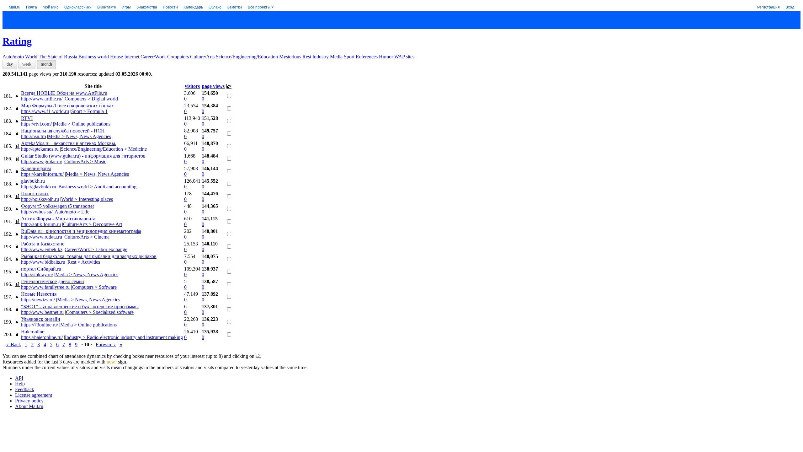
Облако (215, 6)
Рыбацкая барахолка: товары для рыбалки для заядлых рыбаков (89, 256)
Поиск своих (35, 193)
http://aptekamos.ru (40, 149)
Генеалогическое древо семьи (52, 281)
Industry (320, 56)
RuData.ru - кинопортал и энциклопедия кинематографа (81, 231)
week (26, 64)
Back (13, 344)
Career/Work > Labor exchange (96, 249)
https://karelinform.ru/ (42, 174)
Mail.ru (14, 6)
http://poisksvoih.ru (40, 199)
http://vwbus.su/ (36, 211)
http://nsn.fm (33, 136)
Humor (386, 56)
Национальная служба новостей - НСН (63, 130)
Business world (93, 56)
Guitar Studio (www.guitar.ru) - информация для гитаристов (83, 156)
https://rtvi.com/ (36, 123)
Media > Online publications (82, 123)
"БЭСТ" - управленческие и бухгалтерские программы (80, 306)
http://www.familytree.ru (45, 287)
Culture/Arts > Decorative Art (92, 224)
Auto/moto (13, 56)
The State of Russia (58, 56)
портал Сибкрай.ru (41, 269)
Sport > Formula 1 (89, 111)
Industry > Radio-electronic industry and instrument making (124, 337)
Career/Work (153, 56)
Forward (106, 344)
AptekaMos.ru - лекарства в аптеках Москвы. (68, 143)
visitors (192, 86)
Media (336, 56)
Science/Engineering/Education (247, 56)
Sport (349, 56)
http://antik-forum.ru (41, 224)
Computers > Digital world (91, 98)
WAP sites (404, 56)
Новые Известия (38, 294)
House (116, 56)
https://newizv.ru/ (38, 299)
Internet (131, 56)
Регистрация (768, 6)
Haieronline (32, 331)
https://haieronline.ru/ (42, 337)
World (31, 56)
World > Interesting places (87, 199)
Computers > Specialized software (100, 312)
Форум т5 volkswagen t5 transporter (57, 206)
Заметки (234, 6)
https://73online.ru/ (39, 324)
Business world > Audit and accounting (97, 186)
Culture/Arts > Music (85, 161)
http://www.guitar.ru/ (41, 161)
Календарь (193, 6)
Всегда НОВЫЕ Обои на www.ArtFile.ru (64, 93)
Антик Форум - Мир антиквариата (58, 218)
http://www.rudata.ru (41, 236)
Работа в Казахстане (42, 243)
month (46, 64)
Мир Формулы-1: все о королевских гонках (67, 105)
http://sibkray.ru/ (37, 274)
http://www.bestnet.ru (42, 312)
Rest (306, 56)
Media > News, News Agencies (79, 136)
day (10, 64)
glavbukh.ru (33, 181)
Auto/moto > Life (72, 211)
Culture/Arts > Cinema (86, 236)
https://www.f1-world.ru (45, 111)
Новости (170, 6)
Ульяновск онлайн (40, 319)
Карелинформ (36, 168)
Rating (17, 41)
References (367, 56)
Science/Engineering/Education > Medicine (104, 149)
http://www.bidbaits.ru (43, 262)
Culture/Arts (202, 56)
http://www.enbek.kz (41, 249)
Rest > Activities (83, 262)
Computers (178, 56)
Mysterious (290, 56)
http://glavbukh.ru (38, 186)
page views (213, 86)
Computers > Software (94, 287)
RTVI (27, 118)
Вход (789, 6)
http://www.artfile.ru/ (41, 98)
